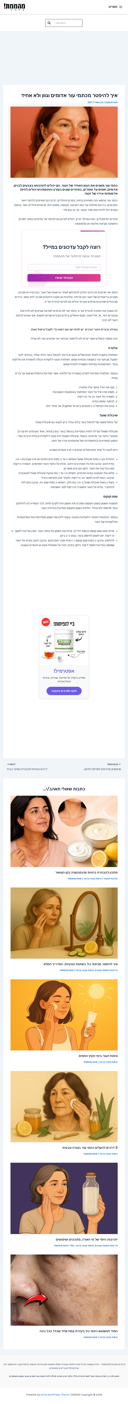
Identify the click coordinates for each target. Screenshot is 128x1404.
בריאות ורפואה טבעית (106, 970)
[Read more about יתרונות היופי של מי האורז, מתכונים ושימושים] (64, 1198)
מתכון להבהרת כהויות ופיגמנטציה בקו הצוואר (86, 872)
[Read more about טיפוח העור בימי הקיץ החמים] (64, 1014)
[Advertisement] (64, 56)
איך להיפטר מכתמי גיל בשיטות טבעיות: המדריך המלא (81, 964)
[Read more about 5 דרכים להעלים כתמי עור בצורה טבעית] (64, 1106)
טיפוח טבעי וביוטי (93, 878)
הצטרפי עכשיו (64, 277)
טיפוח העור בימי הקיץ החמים (98, 1056)
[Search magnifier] (49, 23)
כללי (72, 1245)
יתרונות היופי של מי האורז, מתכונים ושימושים (87, 1239)
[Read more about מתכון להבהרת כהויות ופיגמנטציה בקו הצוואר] (64, 831)
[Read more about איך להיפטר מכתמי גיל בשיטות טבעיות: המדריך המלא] (64, 922)
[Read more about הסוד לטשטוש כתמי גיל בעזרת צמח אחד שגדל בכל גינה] (64, 1289)
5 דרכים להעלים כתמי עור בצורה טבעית (90, 1148)
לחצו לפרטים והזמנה (64, 691)
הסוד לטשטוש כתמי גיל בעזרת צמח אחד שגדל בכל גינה (79, 1331)
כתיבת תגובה (111, 878)
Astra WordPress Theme (54, 1394)
